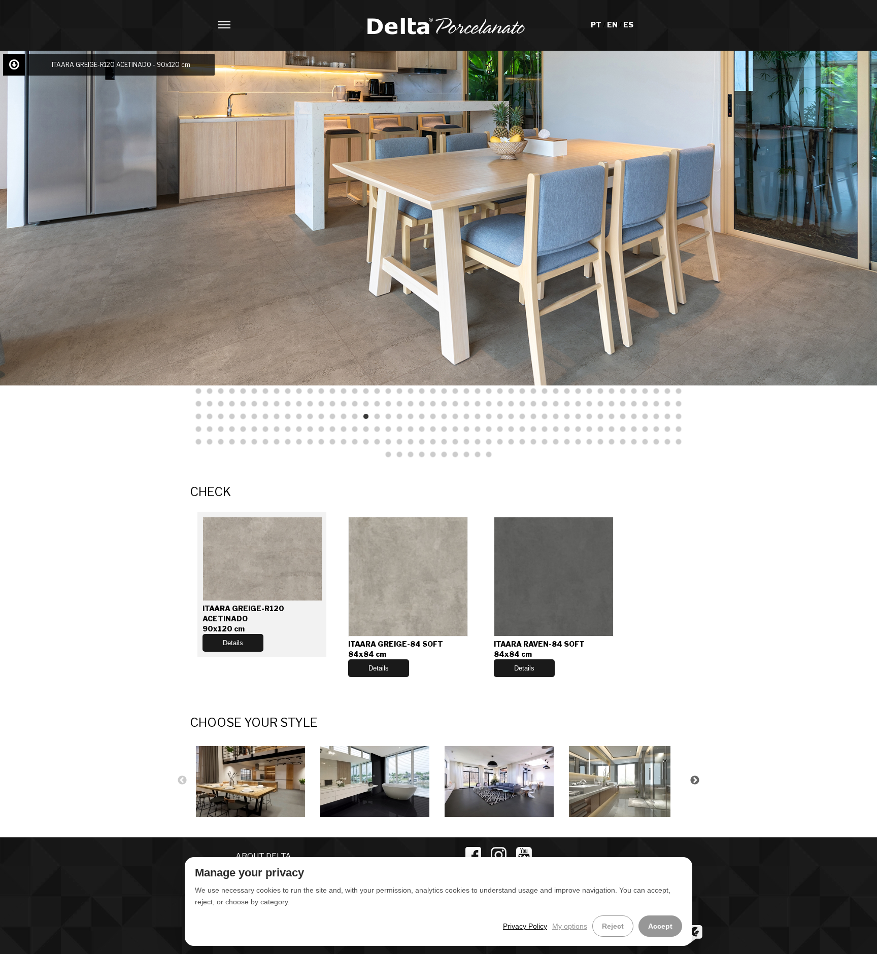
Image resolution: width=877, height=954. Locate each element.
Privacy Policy (525, 926)
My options (569, 926)
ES (628, 24)
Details (233, 643)
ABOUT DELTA (263, 856)
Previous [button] (182, 780)
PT (597, 24)
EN (613, 24)
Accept (660, 926)
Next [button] (695, 780)
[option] (252, 780)
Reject (613, 926)
